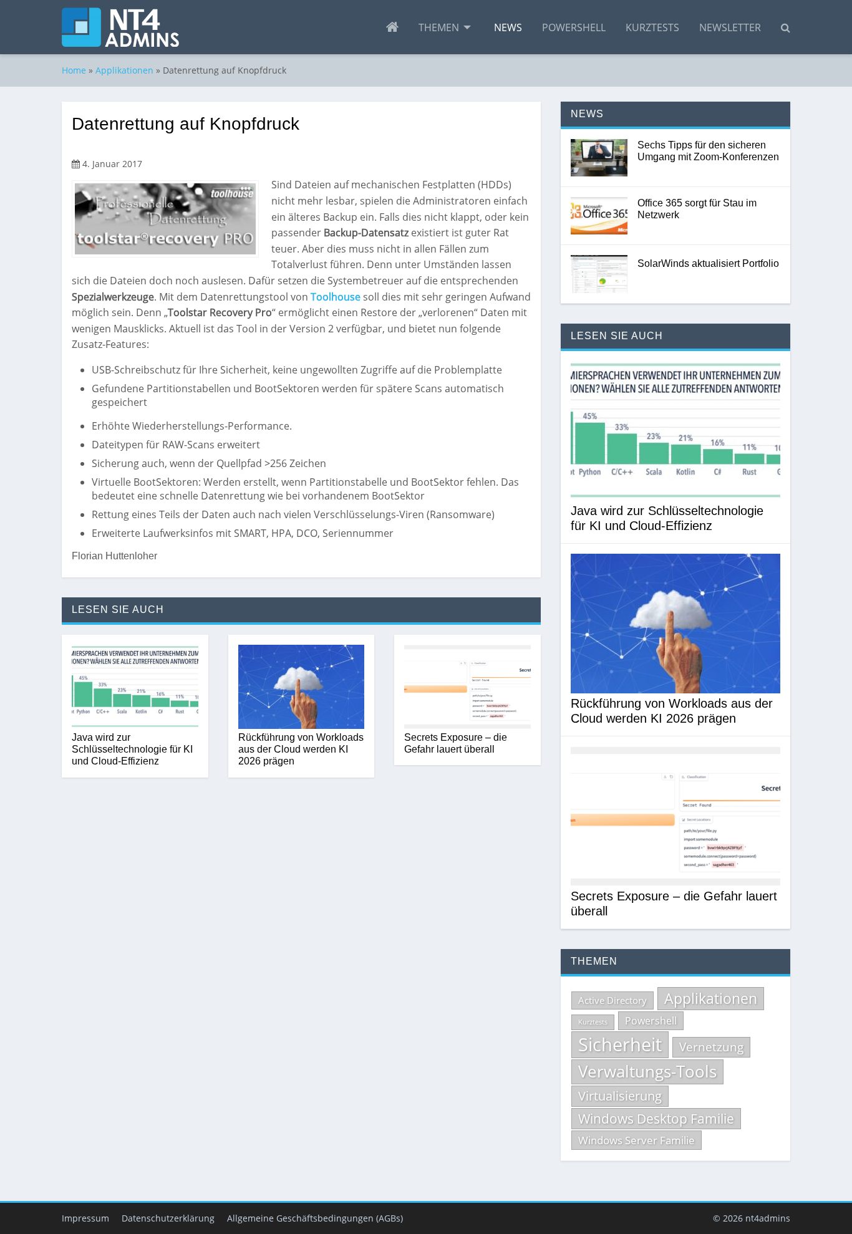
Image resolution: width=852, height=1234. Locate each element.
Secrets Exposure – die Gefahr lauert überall (455, 743)
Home (74, 70)
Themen (439, 27)
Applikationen (124, 70)
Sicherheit (620, 1044)
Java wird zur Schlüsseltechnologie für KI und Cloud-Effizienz (132, 749)
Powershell (574, 27)
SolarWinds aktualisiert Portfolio (708, 263)
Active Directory (612, 1000)
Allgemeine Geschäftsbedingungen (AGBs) (315, 1218)
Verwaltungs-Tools (647, 1071)
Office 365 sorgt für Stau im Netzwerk (697, 209)
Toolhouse (336, 297)
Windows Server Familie (636, 1140)
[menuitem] (392, 27)
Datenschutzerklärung (168, 1218)
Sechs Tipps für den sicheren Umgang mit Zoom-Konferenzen (708, 151)
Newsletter (730, 27)
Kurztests (652, 27)
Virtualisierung (620, 1095)
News (508, 27)
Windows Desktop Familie (656, 1118)
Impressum (85, 1218)
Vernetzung (711, 1047)
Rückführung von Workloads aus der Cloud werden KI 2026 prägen (301, 749)
